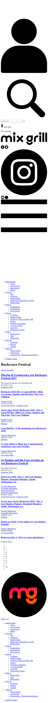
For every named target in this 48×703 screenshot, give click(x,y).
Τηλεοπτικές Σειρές (17, 330)
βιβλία (12, 290)
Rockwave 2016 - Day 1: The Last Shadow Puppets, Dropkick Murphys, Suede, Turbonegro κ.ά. (21, 479)
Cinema (13, 346)
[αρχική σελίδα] (24, 144)
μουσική (9, 292)
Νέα (11, 294)
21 (6, 567)
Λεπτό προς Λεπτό (8, 406)
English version (11, 359)
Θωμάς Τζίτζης (6, 401)
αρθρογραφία (10, 282)
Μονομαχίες (14, 338)
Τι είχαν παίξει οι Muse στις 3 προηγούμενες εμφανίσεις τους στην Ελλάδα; (22, 445)
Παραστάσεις (15, 307)
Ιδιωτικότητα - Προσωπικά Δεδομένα (24, 355)
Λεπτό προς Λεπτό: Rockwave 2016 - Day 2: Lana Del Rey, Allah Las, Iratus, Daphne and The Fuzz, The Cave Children (22, 412)
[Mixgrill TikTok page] (6, 198)
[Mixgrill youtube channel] (3, 198)
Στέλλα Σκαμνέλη (7, 491)
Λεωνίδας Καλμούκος (9, 488)
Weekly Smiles (15, 317)
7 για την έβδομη (16, 326)
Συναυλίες (14, 342)
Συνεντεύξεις (15, 311)
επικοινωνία (14, 353)
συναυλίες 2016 (7, 387)
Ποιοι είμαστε (15, 351)
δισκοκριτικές (15, 298)
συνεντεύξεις (15, 286)
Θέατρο (13, 344)
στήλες (12, 284)
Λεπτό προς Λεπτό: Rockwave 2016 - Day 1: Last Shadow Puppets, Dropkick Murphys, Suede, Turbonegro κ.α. (22, 504)
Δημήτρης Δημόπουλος (9, 493)
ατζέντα (8, 340)
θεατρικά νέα (15, 309)
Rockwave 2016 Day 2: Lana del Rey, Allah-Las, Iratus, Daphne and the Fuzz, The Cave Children (22, 394)
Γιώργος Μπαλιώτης (8, 435)
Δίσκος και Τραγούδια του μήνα (22, 301)
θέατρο (8, 305)
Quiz (12, 336)
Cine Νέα (13, 328)
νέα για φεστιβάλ (7, 370)
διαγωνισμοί (14, 334)
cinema (8, 313)
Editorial (4, 424)
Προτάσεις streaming (18, 324)
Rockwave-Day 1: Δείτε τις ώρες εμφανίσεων (22, 537)
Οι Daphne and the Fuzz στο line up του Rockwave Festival (22, 462)
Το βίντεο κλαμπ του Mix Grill (21, 319)
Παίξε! (8, 332)
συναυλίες (14, 296)
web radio (7, 127)
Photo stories (15, 303)
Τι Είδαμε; (14, 315)
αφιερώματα (14, 288)
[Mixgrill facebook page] (3, 148)
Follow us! (5, 619)
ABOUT (9, 349)
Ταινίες (12, 321)
